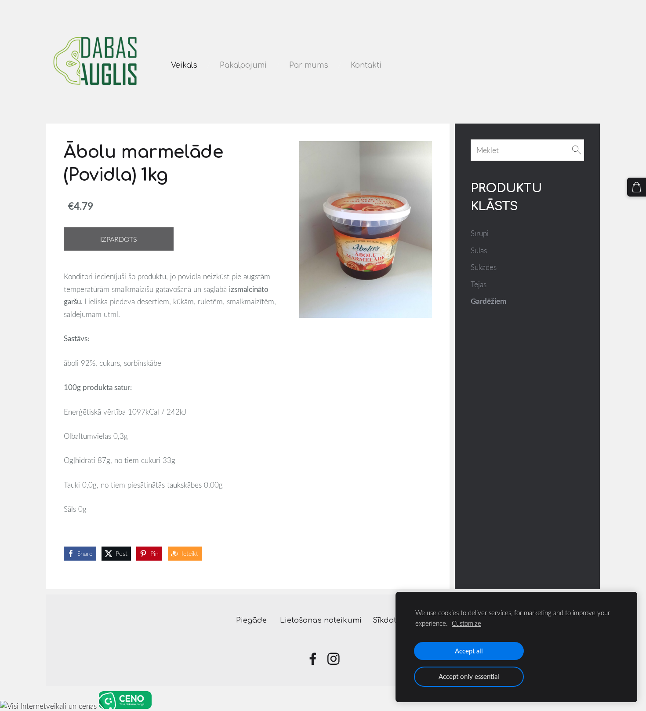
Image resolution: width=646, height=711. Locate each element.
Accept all (469, 650)
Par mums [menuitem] (308, 65)
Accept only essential (469, 676)
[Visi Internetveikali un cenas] (48, 706)
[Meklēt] (577, 150)
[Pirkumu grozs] (636, 187)
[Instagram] (333, 659)
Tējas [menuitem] (478, 284)
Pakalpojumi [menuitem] (243, 65)
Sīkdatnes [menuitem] (391, 620)
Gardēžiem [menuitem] (488, 301)
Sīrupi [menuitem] (480, 233)
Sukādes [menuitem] (484, 267)
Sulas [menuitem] (479, 250)
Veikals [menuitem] (184, 65)
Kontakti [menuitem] (366, 65)
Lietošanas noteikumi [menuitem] (321, 620)
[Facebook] (313, 659)
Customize (466, 623)
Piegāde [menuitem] (251, 620)
